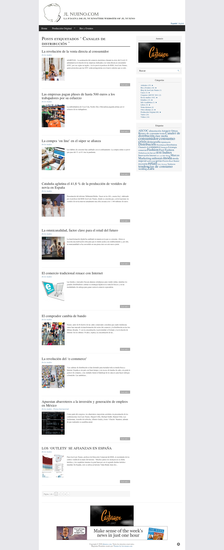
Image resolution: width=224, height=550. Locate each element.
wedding (142, 169)
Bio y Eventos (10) (147, 87)
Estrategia (164, 147)
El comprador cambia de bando (64, 315)
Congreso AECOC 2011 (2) (151, 95)
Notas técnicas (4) (147, 107)
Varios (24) (145, 114)
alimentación (155, 130)
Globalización (143, 152)
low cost (159, 156)
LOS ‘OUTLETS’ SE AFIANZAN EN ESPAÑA (77, 448)
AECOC (143, 130)
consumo (167, 138)
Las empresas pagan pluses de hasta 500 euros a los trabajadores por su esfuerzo (78, 96)
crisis (142, 141)
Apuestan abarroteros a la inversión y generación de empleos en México (85, 403)
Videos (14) (145, 117)
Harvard (153, 153)
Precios (165, 161)
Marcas (175, 155)
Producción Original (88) (150, 112)
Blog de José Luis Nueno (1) (151, 90)
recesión (143, 164)
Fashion (153, 149)
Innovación (143, 155)
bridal (162, 133)
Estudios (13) (145, 100)
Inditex (167, 152)
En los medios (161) (148, 97)
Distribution (161, 144)
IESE (159, 152)
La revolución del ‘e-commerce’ (64, 358)
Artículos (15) (146, 85)
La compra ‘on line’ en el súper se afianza (71, 140)
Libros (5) (144, 104)
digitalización (166, 142)
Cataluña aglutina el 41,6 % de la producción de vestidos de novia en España (84, 185)
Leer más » (125, 85)
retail (152, 163)
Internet (152, 155)
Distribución (147, 144)
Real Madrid (174, 161)
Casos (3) (144, 92)
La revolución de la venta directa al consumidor (75, 51)
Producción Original (61, 28)
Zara (150, 168)
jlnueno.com (107, 544)
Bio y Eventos (86, 28)
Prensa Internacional (61, 409)
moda (167, 157)
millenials (157, 158)
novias (159, 160)
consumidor (148, 138)
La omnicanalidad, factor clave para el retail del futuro (80, 230)
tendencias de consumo (155, 166)
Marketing (144, 158)
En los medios (47, 55)
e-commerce (153, 147)
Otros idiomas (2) (147, 109)
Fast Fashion (166, 150)
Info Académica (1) (148, 102)
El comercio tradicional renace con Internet (72, 273)
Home (44, 28)
